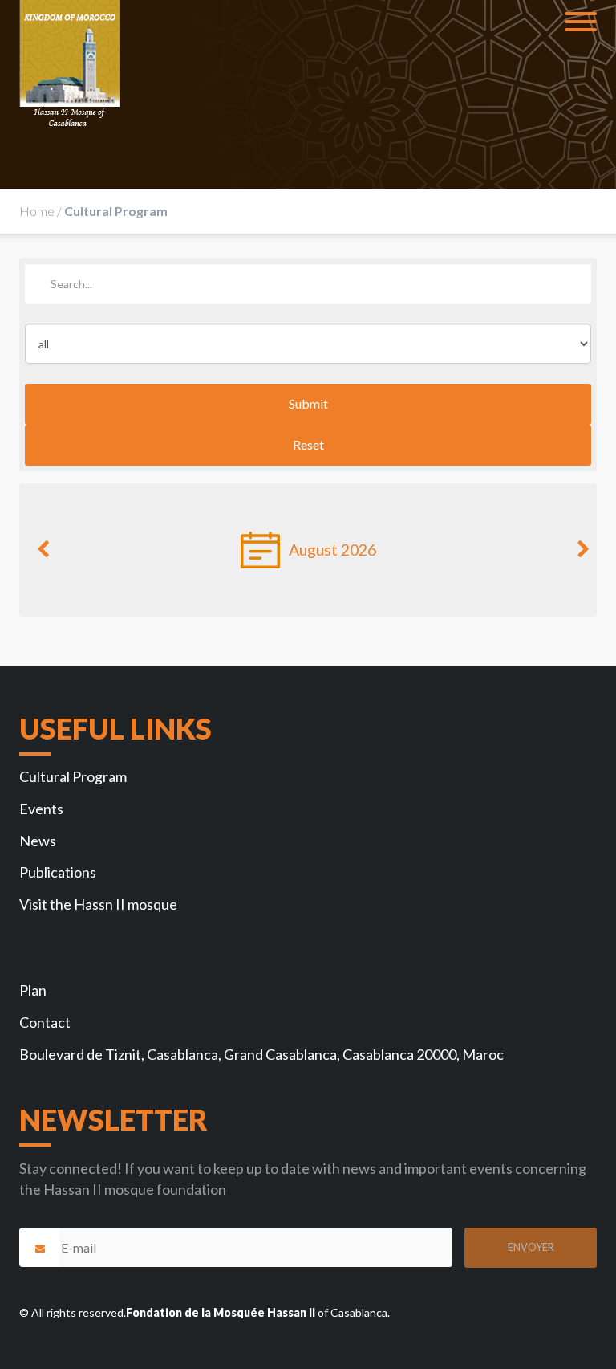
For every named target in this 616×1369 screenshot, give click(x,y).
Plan (33, 990)
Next (573, 556)
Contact (45, 1022)
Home (37, 210)
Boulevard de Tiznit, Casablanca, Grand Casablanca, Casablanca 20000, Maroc (261, 1054)
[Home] (69, 64)
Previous (43, 556)
